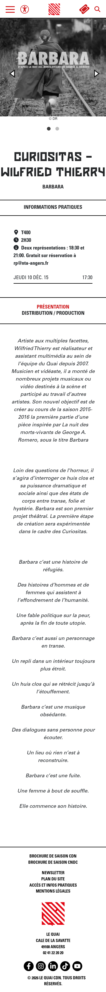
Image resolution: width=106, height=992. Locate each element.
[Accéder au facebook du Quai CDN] (29, 966)
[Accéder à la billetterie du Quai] (84, 9)
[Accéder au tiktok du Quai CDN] (65, 966)
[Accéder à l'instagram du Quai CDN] (41, 966)
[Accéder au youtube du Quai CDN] (77, 966)
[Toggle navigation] (10, 9)
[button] (10, 9)
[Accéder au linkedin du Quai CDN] (53, 966)
